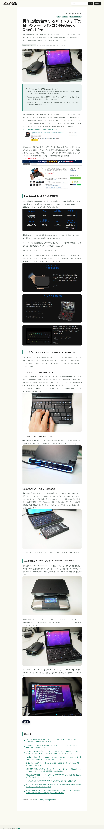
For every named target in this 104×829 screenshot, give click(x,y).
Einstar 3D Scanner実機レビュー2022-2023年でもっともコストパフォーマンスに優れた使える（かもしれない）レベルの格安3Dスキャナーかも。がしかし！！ (54, 752)
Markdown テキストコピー (29, 45)
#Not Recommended (75, 16)
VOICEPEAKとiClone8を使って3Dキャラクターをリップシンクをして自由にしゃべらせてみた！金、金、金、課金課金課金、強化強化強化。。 (53, 770)
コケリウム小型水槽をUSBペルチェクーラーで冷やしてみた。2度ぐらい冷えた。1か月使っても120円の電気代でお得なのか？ (53, 740)
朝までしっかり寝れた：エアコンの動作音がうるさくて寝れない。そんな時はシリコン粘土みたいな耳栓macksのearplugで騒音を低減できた (54, 791)
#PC (59, 16)
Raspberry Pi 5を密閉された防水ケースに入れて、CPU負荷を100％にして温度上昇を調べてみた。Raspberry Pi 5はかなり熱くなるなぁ (53, 758)
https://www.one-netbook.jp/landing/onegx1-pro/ (39, 129)
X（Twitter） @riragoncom (45, 800)
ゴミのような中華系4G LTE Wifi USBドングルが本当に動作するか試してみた (51, 781)
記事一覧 (97, 3)
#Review (65, 16)
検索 (90, 3)
